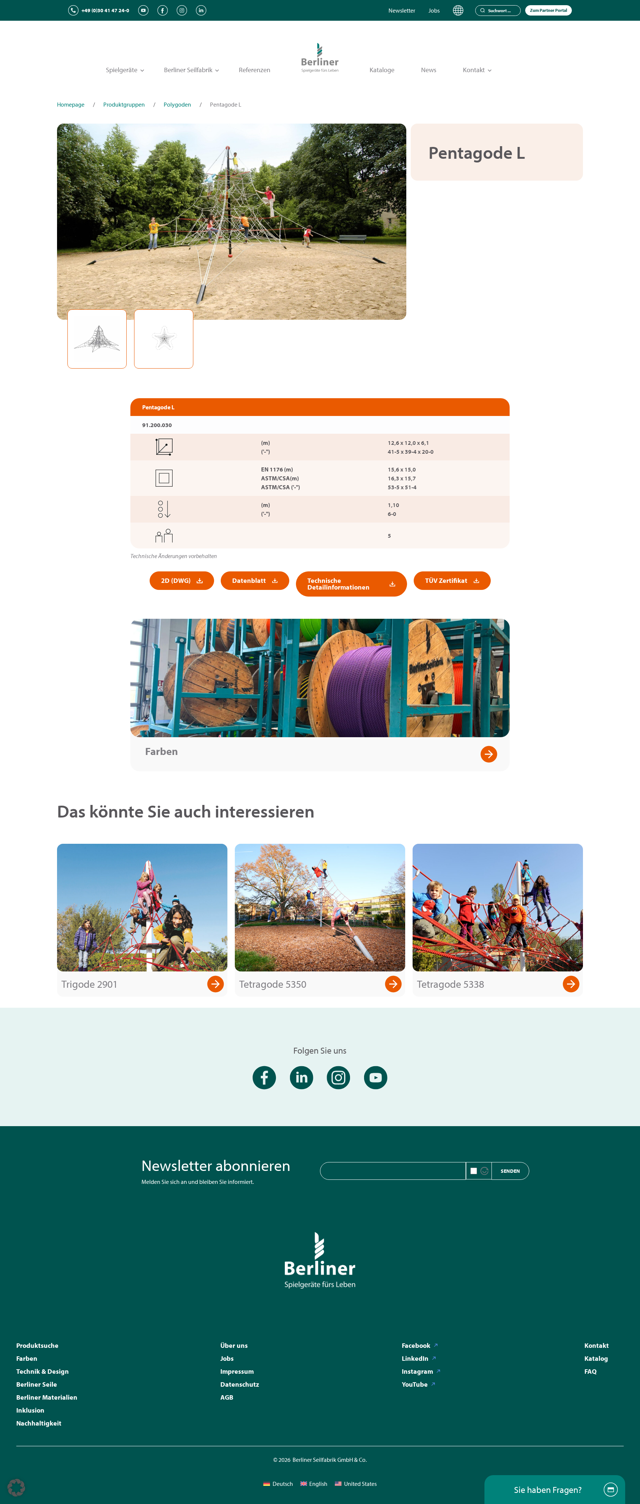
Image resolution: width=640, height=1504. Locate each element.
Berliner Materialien (46, 1397)
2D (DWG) (176, 580)
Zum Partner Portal (548, 10)
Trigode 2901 (89, 983)
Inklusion (30, 1410)
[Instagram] (182, 10)
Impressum (237, 1371)
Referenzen (254, 70)
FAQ (590, 1371)
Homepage (70, 104)
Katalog (596, 1358)
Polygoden (177, 104)
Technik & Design (42, 1371)
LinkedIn (415, 1358)
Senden (510, 1171)
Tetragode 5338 (450, 983)
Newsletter (402, 10)
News (428, 70)
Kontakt (596, 1345)
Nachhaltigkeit (38, 1423)
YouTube (415, 1384)
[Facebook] (162, 10)
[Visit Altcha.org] (484, 1171)
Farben (161, 751)
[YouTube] (143, 10)
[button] (16, 1487)
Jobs (434, 10)
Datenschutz (239, 1384)
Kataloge (382, 70)
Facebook (416, 1345)
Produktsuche (37, 1345)
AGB (226, 1397)
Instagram (417, 1371)
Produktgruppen (124, 104)
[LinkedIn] (201, 10)
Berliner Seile (36, 1384)
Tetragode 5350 (272, 983)
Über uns (234, 1345)
